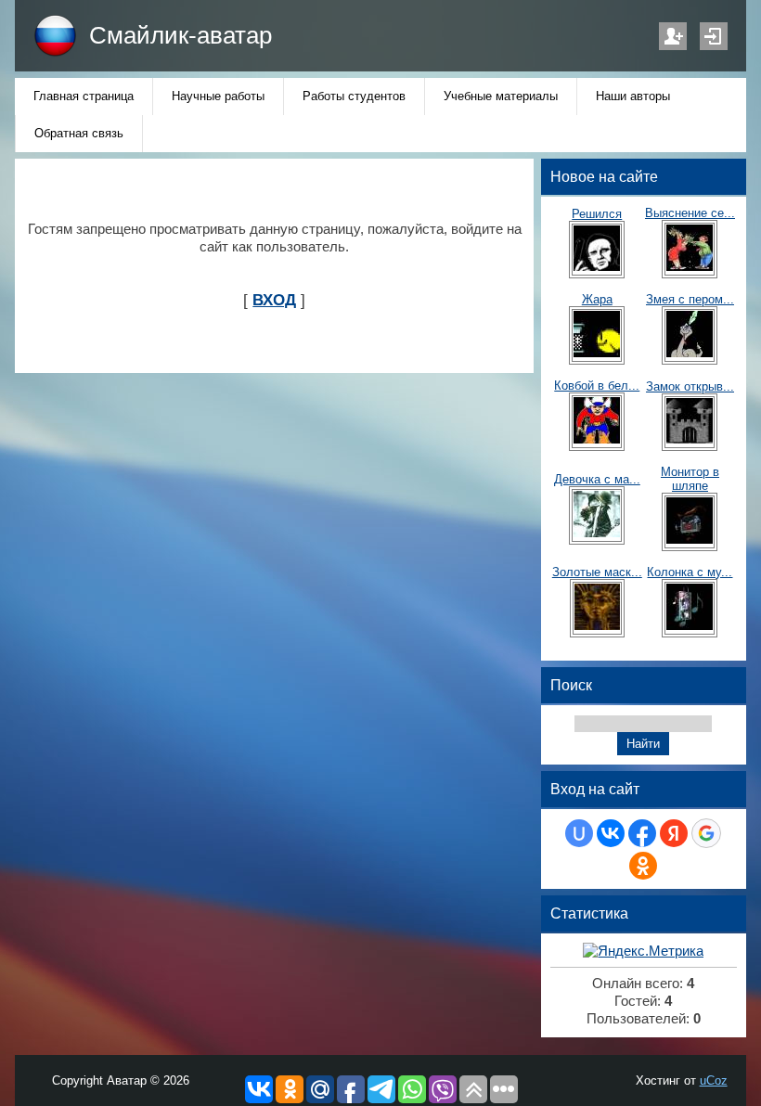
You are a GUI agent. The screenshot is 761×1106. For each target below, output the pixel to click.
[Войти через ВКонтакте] (611, 833)
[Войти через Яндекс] (674, 833)
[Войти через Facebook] (642, 833)
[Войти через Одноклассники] (643, 866)
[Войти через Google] (706, 833)
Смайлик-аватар (180, 35)
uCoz (714, 1080)
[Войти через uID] (579, 833)
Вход (714, 36)
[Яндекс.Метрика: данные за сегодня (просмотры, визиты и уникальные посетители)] (643, 951)
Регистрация (673, 36)
